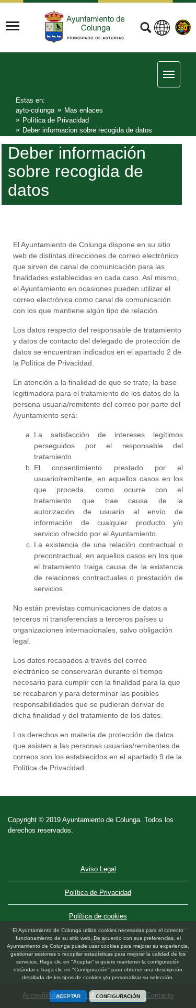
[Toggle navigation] (12, 26)
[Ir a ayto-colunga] (86, 26)
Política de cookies (98, 916)
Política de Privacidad (98, 892)
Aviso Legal (98, 869)
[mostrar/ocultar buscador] (146, 29)
